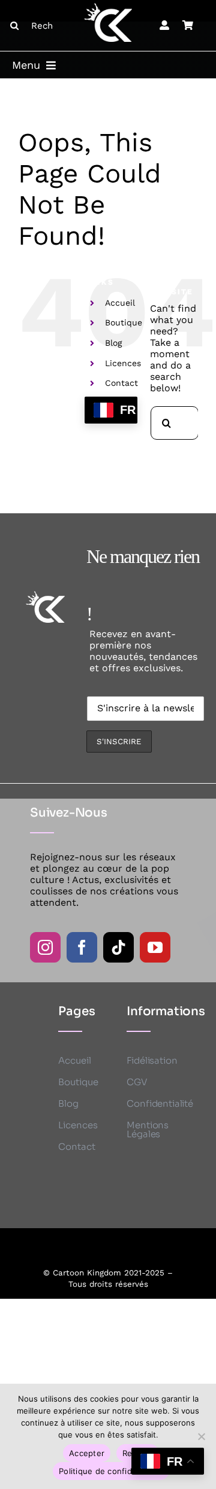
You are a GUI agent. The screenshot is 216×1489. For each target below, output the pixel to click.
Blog (113, 343)
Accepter (86, 1453)
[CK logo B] (108, 7)
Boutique (123, 322)
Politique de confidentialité (111, 1471)
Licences (123, 363)
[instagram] (45, 947)
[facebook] (82, 947)
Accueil (120, 302)
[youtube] (155, 947)
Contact (121, 383)
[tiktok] (118, 947)
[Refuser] (201, 1436)
